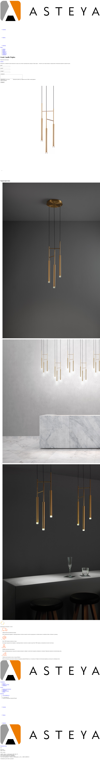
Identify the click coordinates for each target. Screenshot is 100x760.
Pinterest (4, 37)
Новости (4, 52)
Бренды (3, 691)
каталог (1, 687)
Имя (1, 65)
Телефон (2, 71)
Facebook (4, 29)
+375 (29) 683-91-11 (5, 695)
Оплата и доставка (5, 684)
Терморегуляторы (5, 690)
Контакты (4, 54)
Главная (3, 49)
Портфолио (4, 51)
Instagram (4, 45)
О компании (4, 53)
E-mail (1, 68)
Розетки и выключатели (6, 689)
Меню (1, 47)
